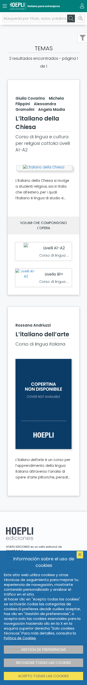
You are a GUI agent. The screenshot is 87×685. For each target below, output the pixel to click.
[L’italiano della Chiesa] (43, 167)
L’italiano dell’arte (42, 334)
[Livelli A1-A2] (25, 274)
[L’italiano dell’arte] (43, 404)
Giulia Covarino (30, 98)
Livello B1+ (54, 274)
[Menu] (5, 6)
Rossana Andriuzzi (33, 325)
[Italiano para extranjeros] (35, 6)
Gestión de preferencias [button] (43, 649)
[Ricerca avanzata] (81, 18)
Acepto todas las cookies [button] (43, 675)
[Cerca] (71, 18)
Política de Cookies (20, 638)
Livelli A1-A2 (54, 248)
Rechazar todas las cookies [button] (43, 662)
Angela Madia (51, 109)
